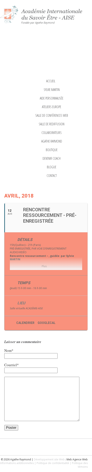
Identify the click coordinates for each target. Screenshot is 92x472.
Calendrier (25, 323)
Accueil (50, 81)
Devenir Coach (52, 158)
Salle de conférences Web (51, 115)
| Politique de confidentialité (51, 463)
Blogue (51, 167)
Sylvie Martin (52, 89)
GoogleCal (46, 323)
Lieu (21, 303)
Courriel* (11, 364)
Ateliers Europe (51, 106)
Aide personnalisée (51, 98)
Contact (52, 175)
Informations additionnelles (17, 463)
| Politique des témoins (79, 465)
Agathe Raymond (51, 141)
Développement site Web (49, 459)
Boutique (52, 149)
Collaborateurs (52, 132)
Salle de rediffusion (51, 124)
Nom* (8, 350)
